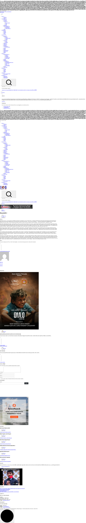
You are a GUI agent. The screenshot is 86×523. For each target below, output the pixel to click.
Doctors (6, 55)
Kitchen (5, 66)
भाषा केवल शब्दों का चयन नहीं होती (4, 490)
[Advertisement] (14, 390)
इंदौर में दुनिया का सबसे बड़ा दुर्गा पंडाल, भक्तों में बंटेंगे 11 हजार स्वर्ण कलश (9, 491)
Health (4, 49)
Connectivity (5, 21)
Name (1, 373)
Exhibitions (5, 25)
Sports (4, 52)
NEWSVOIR (5, 77)
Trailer (9, 251)
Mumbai (6, 42)
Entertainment (6, 46)
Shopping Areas (7, 133)
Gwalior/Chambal (7, 38)
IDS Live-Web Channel (7, 73)
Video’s (3, 179)
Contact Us (3, 101)
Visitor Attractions (7, 28)
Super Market (7, 27)
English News (6, 183)
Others (3, 53)
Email (1, 375)
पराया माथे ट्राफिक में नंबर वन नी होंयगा (5, 489)
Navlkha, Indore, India (7, 106)
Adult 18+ (5, 150)
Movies (3, 216)
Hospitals (6, 56)
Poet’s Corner (7, 64)
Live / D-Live (5, 74)
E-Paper (5, 59)
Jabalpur (5, 32)
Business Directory (6, 54)
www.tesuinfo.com (6, 506)
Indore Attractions (6, 26)
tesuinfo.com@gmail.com (6, 507)
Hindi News (5, 76)
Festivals (5, 34)
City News (5, 20)
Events (5, 154)
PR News (3, 75)
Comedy (1, 251)
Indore (4, 70)
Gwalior (5, 31)
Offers (4, 29)
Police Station (7, 58)
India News (5, 40)
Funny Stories (7, 63)
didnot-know (7, 61)
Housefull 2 (3, 210)
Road (6, 23)
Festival (5, 48)
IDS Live (1, 262)
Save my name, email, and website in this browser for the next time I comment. (12, 378)
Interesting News (6, 50)
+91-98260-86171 (6, 107)
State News (5, 36)
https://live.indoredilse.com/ (6, 466)
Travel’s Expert (7, 65)
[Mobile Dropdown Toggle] (7, 21)
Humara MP (3, 30)
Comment (1, 372)
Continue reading (2, 345)
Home (3, 16)
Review (7, 251)
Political (5, 158)
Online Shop (5, 67)
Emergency (7, 162)
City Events (5, 19)
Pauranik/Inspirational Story (9, 62)
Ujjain (4, 33)
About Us (5, 17)
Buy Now (3, 92)
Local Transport (7, 57)
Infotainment (5, 60)
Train (6, 24)
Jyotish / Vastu (6, 51)
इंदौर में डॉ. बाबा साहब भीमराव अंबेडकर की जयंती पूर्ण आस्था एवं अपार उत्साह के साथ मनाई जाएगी (12, 488)
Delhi (6, 41)
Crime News (5, 44)
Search (26, 383)
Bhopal (6, 37)
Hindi (3, 251)
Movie (5, 251)
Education (5, 45)
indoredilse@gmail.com (7, 108)
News (2, 141)
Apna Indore (3, 18)
